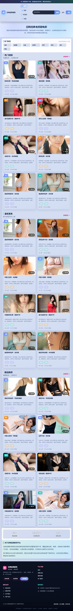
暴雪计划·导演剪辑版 (46, 398)
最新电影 (56, 604)
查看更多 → (66, 56)
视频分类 (40, 573)
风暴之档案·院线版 (45, 277)
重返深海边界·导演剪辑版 (13, 398)
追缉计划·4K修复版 (11, 156)
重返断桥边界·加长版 (46, 194)
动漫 (25, 19)
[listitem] (7, 45)
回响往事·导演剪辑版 (12, 81)
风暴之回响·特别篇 (11, 436)
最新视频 (40, 576)
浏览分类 (67, 604)
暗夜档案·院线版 (44, 81)
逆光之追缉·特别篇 (45, 119)
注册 (68, 12)
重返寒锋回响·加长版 (12, 194)
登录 (63, 12)
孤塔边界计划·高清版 (46, 240)
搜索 (57, 12)
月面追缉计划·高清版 (12, 511)
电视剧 (25, 14)
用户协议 (7, 597)
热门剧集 (62, 604)
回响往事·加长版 (44, 156)
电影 (25, 10)
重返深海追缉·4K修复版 (47, 353)
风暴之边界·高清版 (11, 277)
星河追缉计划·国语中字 (12, 119)
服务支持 (7, 588)
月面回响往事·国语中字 (12, 315)
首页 (25, 6)
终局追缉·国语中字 (45, 473)
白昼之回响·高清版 (45, 511)
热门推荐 (40, 579)
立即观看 (24, 578)
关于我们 (7, 594)
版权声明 (7, 591)
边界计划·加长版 (44, 436)
